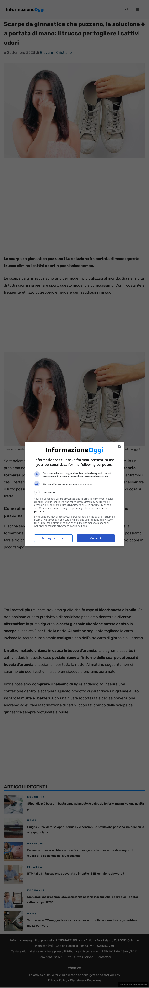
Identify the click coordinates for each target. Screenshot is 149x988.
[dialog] (74, 494)
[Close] (119, 446)
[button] (74, 492)
